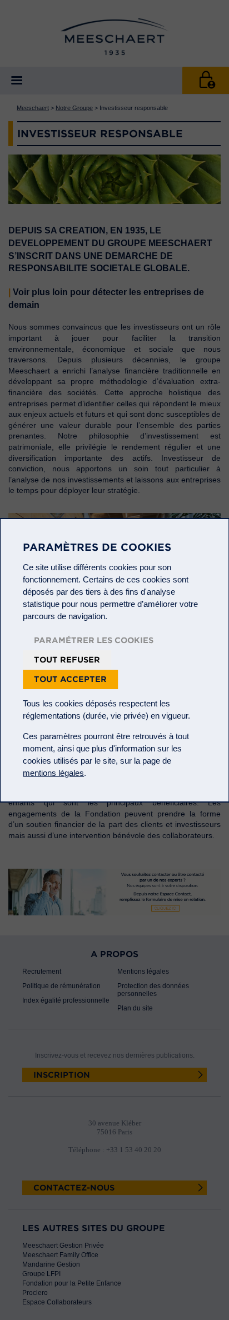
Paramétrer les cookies (93, 640)
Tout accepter (70, 679)
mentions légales (53, 773)
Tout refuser (67, 659)
